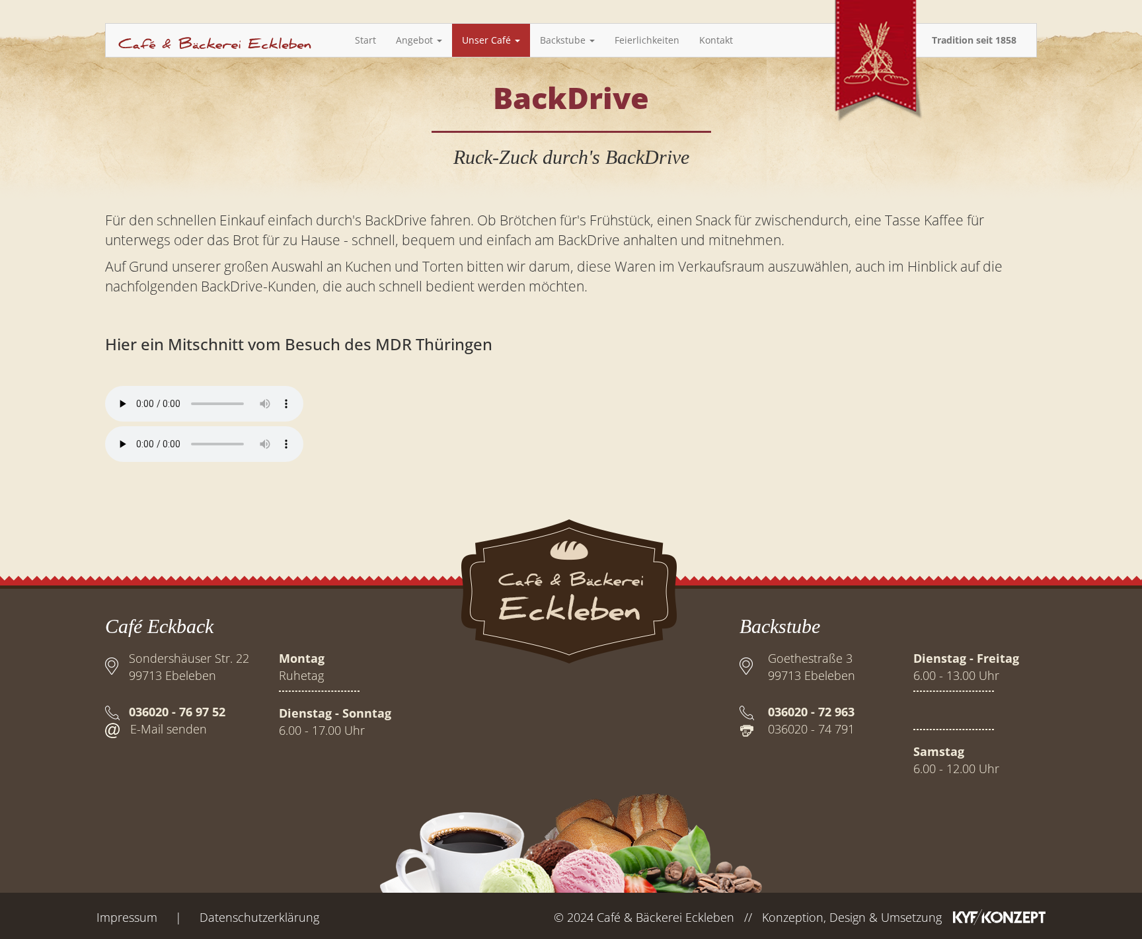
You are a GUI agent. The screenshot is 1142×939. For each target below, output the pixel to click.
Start (365, 40)
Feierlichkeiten (647, 40)
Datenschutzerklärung (259, 917)
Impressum (126, 917)
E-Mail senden (168, 729)
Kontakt (716, 40)
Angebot (416, 40)
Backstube (564, 40)
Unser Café (488, 40)
